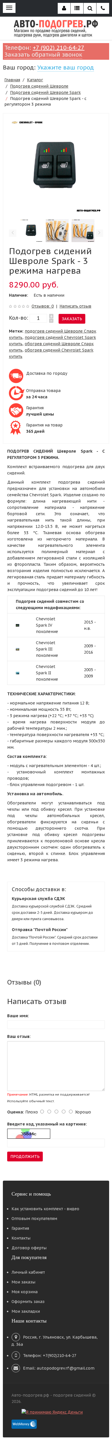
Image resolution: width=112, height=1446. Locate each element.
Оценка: (15, 1112)
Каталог (35, 79)
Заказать (72, 318)
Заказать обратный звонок (43, 54)
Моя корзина (24, 1291)
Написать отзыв (75, 306)
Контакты (20, 1238)
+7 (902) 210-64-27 (58, 47)
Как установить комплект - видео (45, 1208)
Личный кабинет (28, 1272)
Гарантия (20, 1228)
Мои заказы (23, 1282)
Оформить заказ (28, 1301)
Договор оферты (29, 1247)
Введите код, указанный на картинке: (47, 1124)
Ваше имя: (18, 1015)
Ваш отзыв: (19, 1036)
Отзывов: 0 (43, 306)
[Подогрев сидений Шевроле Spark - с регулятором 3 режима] (56, 166)
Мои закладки (25, 1311)
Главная (12, 79)
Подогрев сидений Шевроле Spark (45, 92)
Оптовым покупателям (34, 1218)
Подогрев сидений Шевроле (39, 86)
